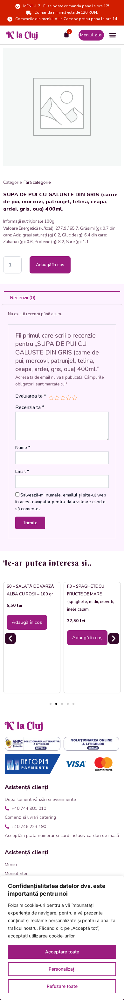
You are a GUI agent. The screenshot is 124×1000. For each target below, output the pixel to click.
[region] (62, 938)
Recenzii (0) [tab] (23, 297)
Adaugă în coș (50, 265)
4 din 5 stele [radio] (68, 397)
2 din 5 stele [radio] (56, 397)
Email (22, 471)
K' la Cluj (22, 35)
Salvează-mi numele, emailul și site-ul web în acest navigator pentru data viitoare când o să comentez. (60, 502)
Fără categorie (37, 182)
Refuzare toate (62, 986)
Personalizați (62, 969)
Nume (22, 447)
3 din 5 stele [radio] (62, 397)
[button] (112, 35)
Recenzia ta (29, 407)
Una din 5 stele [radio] (51, 397)
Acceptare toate (62, 951)
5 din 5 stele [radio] (74, 397)
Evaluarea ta (30, 396)
